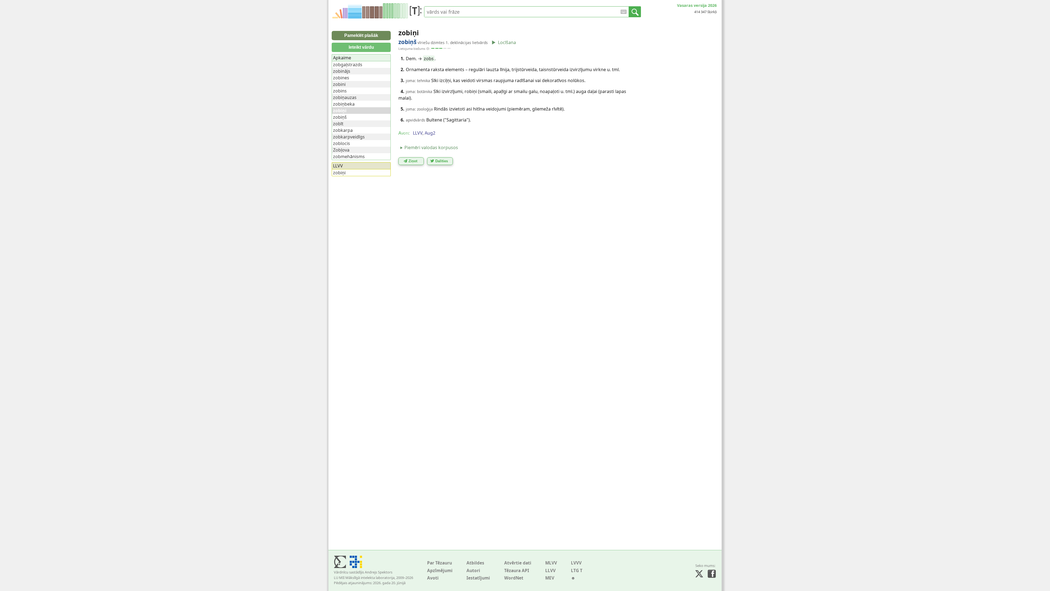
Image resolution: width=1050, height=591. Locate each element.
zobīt (338, 124)
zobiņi (339, 173)
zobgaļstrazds (347, 65)
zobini (339, 84)
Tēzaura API (516, 570)
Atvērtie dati (517, 563)
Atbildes (475, 563)
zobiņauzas (345, 97)
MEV (549, 578)
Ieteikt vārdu (361, 47)
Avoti (433, 578)
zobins (340, 91)
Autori (473, 570)
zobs (429, 59)
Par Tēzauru (439, 563)
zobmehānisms (349, 156)
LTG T (576, 570)
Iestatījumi (478, 578)
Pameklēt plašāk (361, 35)
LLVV (550, 570)
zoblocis (341, 143)
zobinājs (341, 71)
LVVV (576, 563)
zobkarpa (343, 130)
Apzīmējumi (440, 570)
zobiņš (340, 117)
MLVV (551, 563)
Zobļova (341, 150)
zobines (341, 78)
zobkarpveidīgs (349, 137)
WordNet (513, 578)
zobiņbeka (344, 104)
